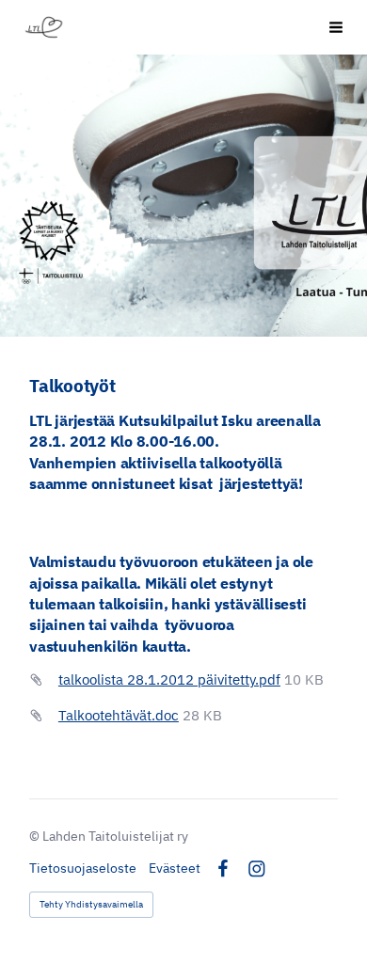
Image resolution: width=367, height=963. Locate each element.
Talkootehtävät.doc (118, 715)
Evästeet (174, 868)
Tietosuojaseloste (82, 868)
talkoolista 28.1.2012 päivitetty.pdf (169, 679)
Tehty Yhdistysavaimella (91, 904)
